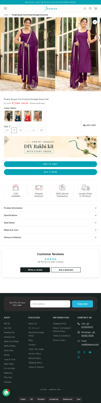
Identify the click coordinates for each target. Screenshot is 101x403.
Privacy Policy (34, 353)
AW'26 (7, 323)
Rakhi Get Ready (11, 341)
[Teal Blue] (18, 116)
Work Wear (9, 364)
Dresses (7, 382)
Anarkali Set (9, 332)
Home (6, 15)
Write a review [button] (35, 270)
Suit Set (7, 328)
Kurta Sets (8, 350)
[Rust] (37, 116)
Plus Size (8, 377)
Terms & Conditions (61, 335)
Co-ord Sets (9, 368)
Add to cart (50, 164)
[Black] (8, 116)
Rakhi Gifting (9, 346)
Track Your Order (36, 349)
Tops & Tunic (10, 359)
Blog (30, 340)
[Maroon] (27, 116)
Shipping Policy (35, 362)
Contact (32, 344)
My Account (33, 328)
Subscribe (82, 304)
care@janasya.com (90, 344)
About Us (32, 323)
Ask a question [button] (66, 270)
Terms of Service (36, 367)
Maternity (8, 373)
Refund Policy (34, 358)
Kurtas (7, 355)
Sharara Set (9, 337)
